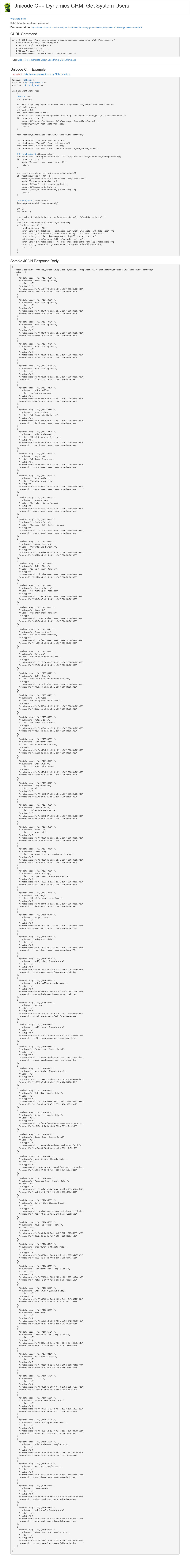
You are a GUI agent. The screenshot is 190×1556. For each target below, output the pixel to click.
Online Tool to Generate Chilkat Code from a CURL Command (47, 59)
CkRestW (28, 80)
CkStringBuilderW (33, 82)
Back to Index (19, 18)
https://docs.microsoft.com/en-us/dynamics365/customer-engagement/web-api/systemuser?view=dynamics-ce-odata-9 (86, 27)
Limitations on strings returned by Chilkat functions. (47, 74)
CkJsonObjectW (31, 85)
